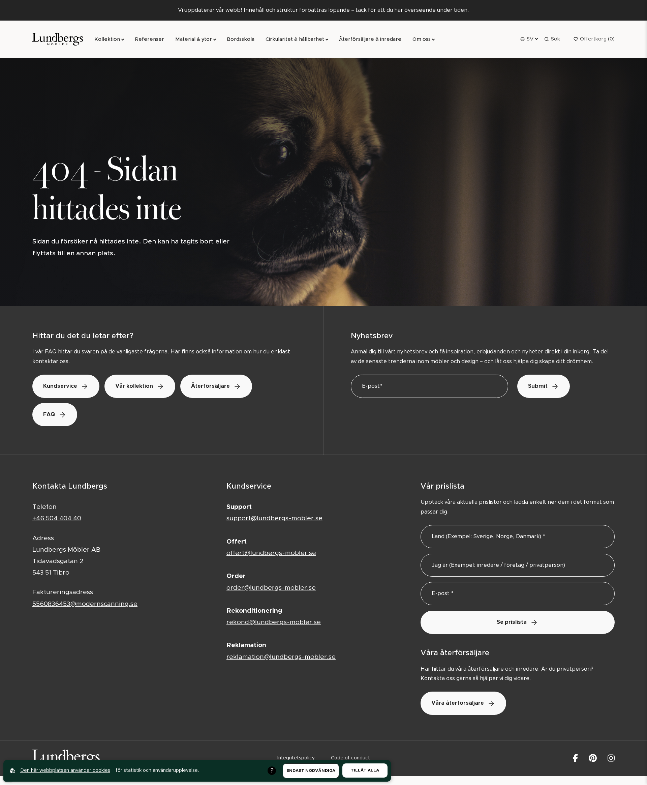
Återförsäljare (210, 386)
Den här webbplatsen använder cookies (65, 770)
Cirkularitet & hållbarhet (295, 39)
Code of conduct (350, 758)
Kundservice (60, 386)
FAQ (49, 414)
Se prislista (512, 622)
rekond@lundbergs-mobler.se (273, 622)
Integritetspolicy (296, 758)
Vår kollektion (134, 386)
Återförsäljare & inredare (370, 39)
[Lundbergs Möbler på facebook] (575, 758)
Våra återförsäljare (457, 703)
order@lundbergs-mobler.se (271, 588)
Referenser (149, 39)
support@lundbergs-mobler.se (274, 518)
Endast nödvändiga (310, 770)
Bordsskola (240, 39)
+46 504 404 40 (56, 518)
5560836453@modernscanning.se (84, 604)
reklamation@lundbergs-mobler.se (281, 657)
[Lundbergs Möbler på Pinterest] (593, 758)
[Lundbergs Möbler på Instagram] (611, 758)
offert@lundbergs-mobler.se (271, 553)
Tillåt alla (365, 770)
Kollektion (107, 39)
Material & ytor (193, 39)
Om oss (421, 39)
